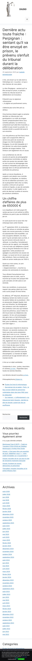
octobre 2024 (7, 554)
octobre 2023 (7, 586)
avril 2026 (6, 503)
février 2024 (7, 574)
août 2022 (6, 626)
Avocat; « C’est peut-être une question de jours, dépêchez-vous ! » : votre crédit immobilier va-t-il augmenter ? (16, 454)
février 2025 (7, 543)
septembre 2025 (8, 523)
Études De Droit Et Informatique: (16, 384)
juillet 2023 (6, 594)
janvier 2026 (7, 511)
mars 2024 (6, 571)
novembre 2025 (8, 517)
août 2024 (6, 560)
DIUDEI (22, 9)
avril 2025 (6, 537)
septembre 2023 (8, 589)
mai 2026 (6, 500)
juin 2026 (6, 497)
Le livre (13, 368)
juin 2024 (6, 563)
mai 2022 (6, 634)
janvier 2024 (7, 577)
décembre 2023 (8, 580)
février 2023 (7, 609)
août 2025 (6, 526)
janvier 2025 (7, 546)
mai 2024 (6, 566)
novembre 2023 (8, 583)
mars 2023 (6, 606)
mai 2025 (6, 534)
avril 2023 (6, 603)
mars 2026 (6, 506)
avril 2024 (6, 569)
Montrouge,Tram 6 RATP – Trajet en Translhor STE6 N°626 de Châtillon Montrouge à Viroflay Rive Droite (15, 446)
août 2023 (6, 591)
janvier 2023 (7, 611)
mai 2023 (6, 600)
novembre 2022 (8, 617)
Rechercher (6, 414)
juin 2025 (6, 531)
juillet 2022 (6, 629)
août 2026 (6, 491)
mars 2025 (6, 540)
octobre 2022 (7, 620)
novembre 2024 (8, 551)
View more (24, 656)
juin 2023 (6, 597)
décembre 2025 (8, 514)
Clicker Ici (18, 379)
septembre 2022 (8, 623)
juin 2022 (6, 631)
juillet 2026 (6, 494)
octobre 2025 (7, 520)
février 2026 (7, 509)
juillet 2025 (6, 529)
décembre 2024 (8, 549)
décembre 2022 (8, 614)
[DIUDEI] (10, 9)
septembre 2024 (8, 557)
